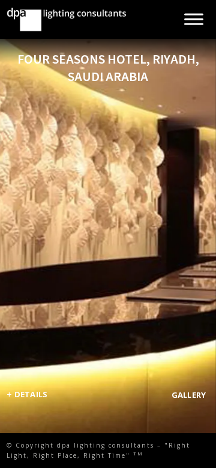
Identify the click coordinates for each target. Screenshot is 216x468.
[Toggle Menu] (193, 19)
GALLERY (189, 394)
